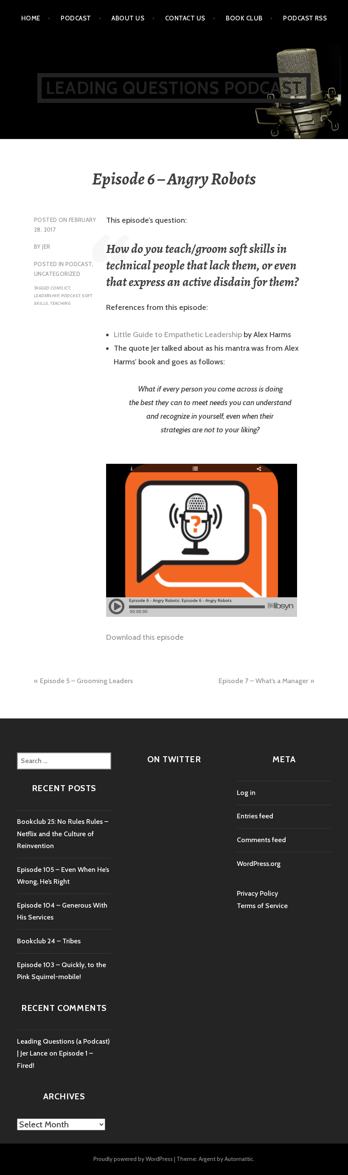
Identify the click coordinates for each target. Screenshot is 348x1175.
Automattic (239, 1159)
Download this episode (145, 637)
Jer (46, 246)
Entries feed (255, 816)
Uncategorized (57, 273)
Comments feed (261, 840)
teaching (60, 303)
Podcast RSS (305, 18)
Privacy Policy (257, 893)
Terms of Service (262, 906)
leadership (46, 295)
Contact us (185, 18)
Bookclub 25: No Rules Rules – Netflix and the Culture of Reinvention (62, 833)
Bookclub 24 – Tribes (49, 941)
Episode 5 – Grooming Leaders (86, 681)
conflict (60, 288)
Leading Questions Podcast (174, 87)
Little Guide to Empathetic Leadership (178, 334)
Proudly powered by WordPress (133, 1159)
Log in (246, 793)
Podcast (76, 18)
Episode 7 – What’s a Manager (263, 681)
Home (30, 18)
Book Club (244, 18)
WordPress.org (259, 864)
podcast (70, 295)
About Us (128, 18)
